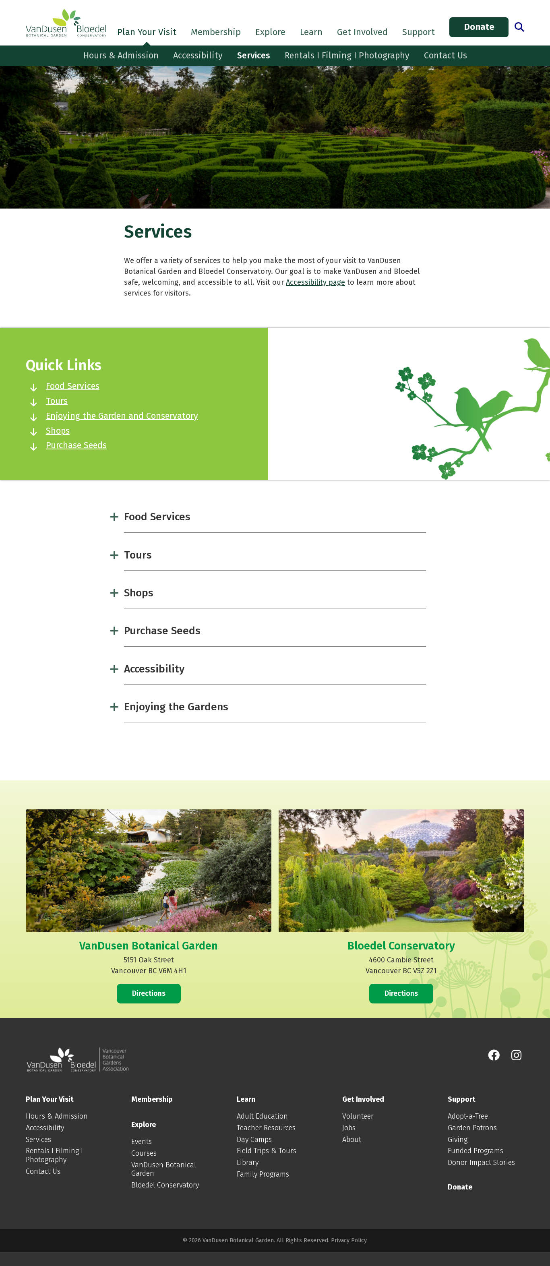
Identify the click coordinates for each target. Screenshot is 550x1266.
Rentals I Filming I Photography (347, 55)
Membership (216, 32)
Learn (311, 32)
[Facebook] (493, 1055)
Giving (457, 1139)
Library (247, 1162)
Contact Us (445, 55)
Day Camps (254, 1139)
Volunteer (358, 1116)
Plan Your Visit (146, 32)
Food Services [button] (157, 516)
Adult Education (262, 1116)
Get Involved (362, 32)
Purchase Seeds (76, 445)
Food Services (72, 386)
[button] (519, 27)
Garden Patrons (472, 1127)
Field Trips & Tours (266, 1150)
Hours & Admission (121, 55)
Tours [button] (138, 554)
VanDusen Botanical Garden (163, 1169)
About (351, 1139)
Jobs (349, 1127)
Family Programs (263, 1174)
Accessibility (198, 55)
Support (418, 32)
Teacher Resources (266, 1127)
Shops (58, 431)
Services (253, 55)
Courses (144, 1153)
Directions (148, 993)
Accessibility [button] (154, 668)
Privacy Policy (348, 1240)
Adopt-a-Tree (468, 1116)
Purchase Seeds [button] (162, 630)
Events (141, 1141)
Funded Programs (475, 1150)
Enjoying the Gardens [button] (176, 706)
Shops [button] (138, 592)
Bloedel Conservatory (165, 1185)
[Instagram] (516, 1055)
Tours (57, 401)
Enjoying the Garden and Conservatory (122, 416)
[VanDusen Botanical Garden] (66, 23)
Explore (270, 32)
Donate (479, 26)
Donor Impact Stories (481, 1162)
